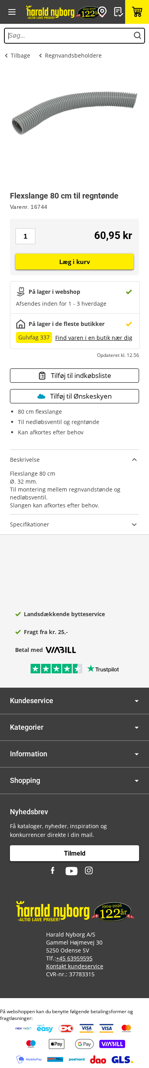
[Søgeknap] (137, 36)
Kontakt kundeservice (74, 966)
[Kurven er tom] (137, 12)
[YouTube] (71, 871)
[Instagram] (89, 871)
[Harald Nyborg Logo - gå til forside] (64, 12)
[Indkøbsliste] (119, 12)
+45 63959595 (74, 958)
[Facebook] (54, 871)
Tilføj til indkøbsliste (81, 375)
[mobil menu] (12, 12)
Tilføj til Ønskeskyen (81, 396)
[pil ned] (136, 701)
